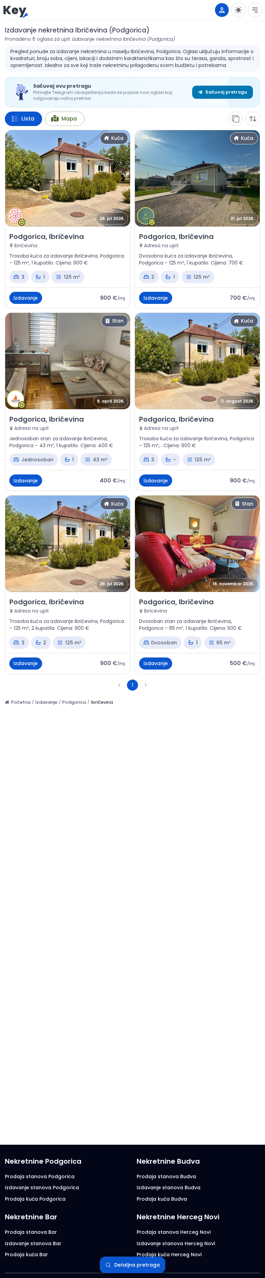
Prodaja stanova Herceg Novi (173, 1232)
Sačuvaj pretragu (226, 92)
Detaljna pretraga (137, 1264)
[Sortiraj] (253, 119)
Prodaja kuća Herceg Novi (169, 1254)
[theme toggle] (238, 10)
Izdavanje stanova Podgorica (42, 1187)
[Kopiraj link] (235, 119)
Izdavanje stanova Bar (33, 1243)
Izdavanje (46, 702)
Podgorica (74, 702)
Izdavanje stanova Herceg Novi (176, 1243)
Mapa (69, 118)
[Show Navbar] (255, 10)
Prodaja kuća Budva (162, 1198)
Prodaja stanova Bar (31, 1232)
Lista (28, 118)
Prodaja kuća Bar (26, 1254)
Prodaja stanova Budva (166, 1176)
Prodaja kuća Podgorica (35, 1198)
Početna (20, 702)
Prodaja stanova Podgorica (40, 1176)
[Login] (222, 10)
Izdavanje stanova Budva (168, 1187)
